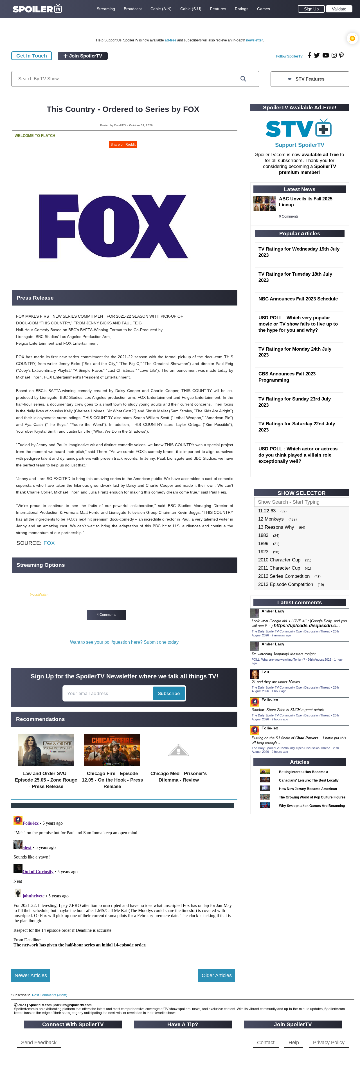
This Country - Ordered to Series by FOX (123, 109)
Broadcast (133, 8)
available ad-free (320, 154)
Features (218, 8)
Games (263, 8)
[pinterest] (341, 55)
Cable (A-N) (161, 8)
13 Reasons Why (276, 527)
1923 (263, 551)
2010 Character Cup (279, 560)
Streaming (106, 8)
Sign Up (311, 8)
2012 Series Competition (284, 576)
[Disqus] (123, 883)
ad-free (170, 40)
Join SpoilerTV (85, 56)
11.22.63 (267, 511)
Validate (339, 8)
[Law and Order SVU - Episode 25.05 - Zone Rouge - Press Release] (46, 767)
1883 (263, 535)
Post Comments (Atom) (49, 995)
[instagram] (334, 55)
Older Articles (217, 975)
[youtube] (325, 55)
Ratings (241, 8)
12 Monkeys (271, 519)
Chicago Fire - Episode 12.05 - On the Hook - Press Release (112, 780)
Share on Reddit (123, 145)
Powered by (20, 594)
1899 (263, 543)
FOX (49, 543)
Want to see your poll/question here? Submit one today (124, 642)
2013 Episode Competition (285, 584)
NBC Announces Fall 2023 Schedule (298, 299)
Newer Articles (31, 975)
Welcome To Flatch (35, 136)
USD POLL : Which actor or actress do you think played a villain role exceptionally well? (298, 455)
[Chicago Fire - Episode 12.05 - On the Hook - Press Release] (112, 767)
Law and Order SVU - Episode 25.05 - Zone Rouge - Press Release (46, 780)
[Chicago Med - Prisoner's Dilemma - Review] (178, 767)
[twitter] (317, 55)
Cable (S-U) (190, 8)
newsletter (254, 40)
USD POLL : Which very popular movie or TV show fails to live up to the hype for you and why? (298, 324)
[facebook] (309, 55)
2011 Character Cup (279, 568)
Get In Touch (31, 56)
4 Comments (106, 615)
